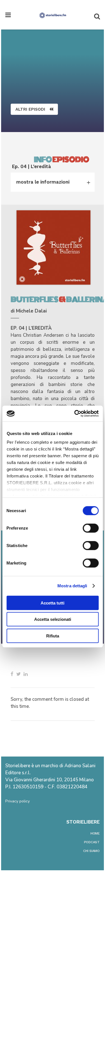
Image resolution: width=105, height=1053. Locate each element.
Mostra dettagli (72, 585)
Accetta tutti (52, 602)
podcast (92, 842)
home (95, 833)
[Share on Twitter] (18, 674)
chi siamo (91, 851)
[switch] (91, 527)
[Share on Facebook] (12, 674)
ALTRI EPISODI (30, 109)
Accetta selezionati (52, 619)
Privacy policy (17, 801)
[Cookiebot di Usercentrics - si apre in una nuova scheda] (75, 413)
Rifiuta (52, 635)
